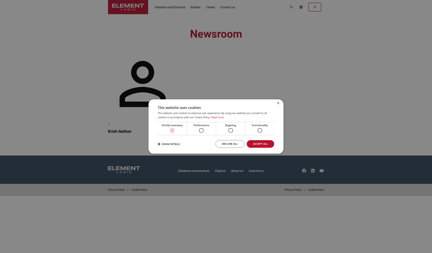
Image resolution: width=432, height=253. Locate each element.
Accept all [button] (260, 143)
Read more (217, 117)
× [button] (278, 103)
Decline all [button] (230, 143)
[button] (169, 144)
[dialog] (216, 126)
